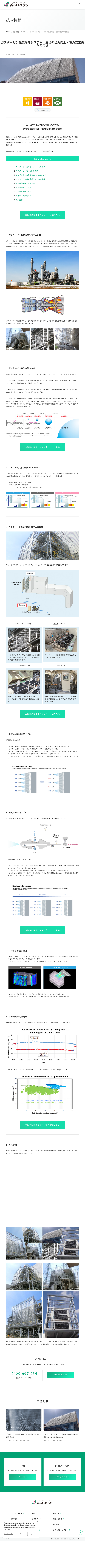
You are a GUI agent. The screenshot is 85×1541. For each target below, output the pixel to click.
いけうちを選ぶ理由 (23, 191)
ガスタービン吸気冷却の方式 (27, 171)
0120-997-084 (24, 1373)
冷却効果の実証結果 (23, 195)
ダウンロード (36, 1519)
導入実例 (19, 199)
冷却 (17, 54)
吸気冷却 (22, 54)
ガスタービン (10, 54)
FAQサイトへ (23, 1477)
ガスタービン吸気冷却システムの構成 (30, 179)
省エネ (29, 1440)
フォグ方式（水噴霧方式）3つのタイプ (31, 175)
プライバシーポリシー (60, 1530)
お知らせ (56, 1524)
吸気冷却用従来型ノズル (25, 183)
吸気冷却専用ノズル (23, 187)
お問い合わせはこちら (60, 1375)
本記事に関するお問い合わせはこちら (42, 214)
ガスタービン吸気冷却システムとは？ (30, 166)
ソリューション (16, 1513)
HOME (8, 32)
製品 (33, 1513)
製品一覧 (56, 1513)
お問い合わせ (57, 1519)
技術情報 (16, 32)
